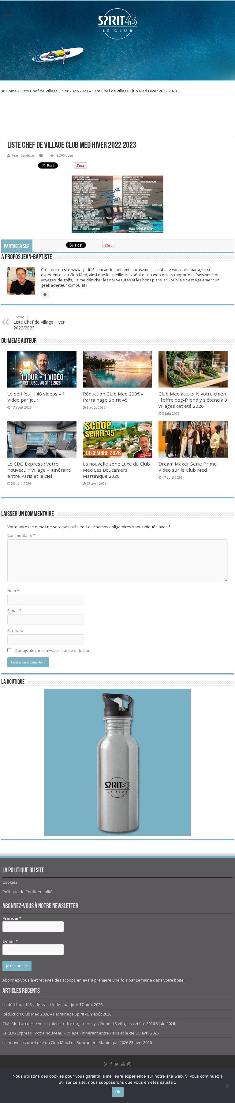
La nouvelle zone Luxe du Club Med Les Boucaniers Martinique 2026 (116, 470)
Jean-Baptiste (23, 155)
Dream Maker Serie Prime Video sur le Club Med (188, 467)
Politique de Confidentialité (27, 891)
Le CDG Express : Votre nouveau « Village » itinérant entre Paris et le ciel (38, 470)
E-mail (14, 610)
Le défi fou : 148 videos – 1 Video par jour (36, 397)
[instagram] (129, 1064)
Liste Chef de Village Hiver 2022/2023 (54, 91)
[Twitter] (116, 1064)
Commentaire (21, 535)
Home (11, 91)
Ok (117, 1092)
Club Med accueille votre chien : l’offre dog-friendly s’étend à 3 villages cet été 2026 (193, 400)
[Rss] (105, 1064)
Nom (13, 590)
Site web (15, 630)
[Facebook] (111, 1064)
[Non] (227, 1086)
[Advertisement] (117, 60)
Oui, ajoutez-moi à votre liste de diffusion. (52, 650)
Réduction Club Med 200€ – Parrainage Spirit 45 (113, 397)
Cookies (9, 882)
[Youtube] (123, 1064)
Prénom (11, 918)
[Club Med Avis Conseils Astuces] (117, 24)
